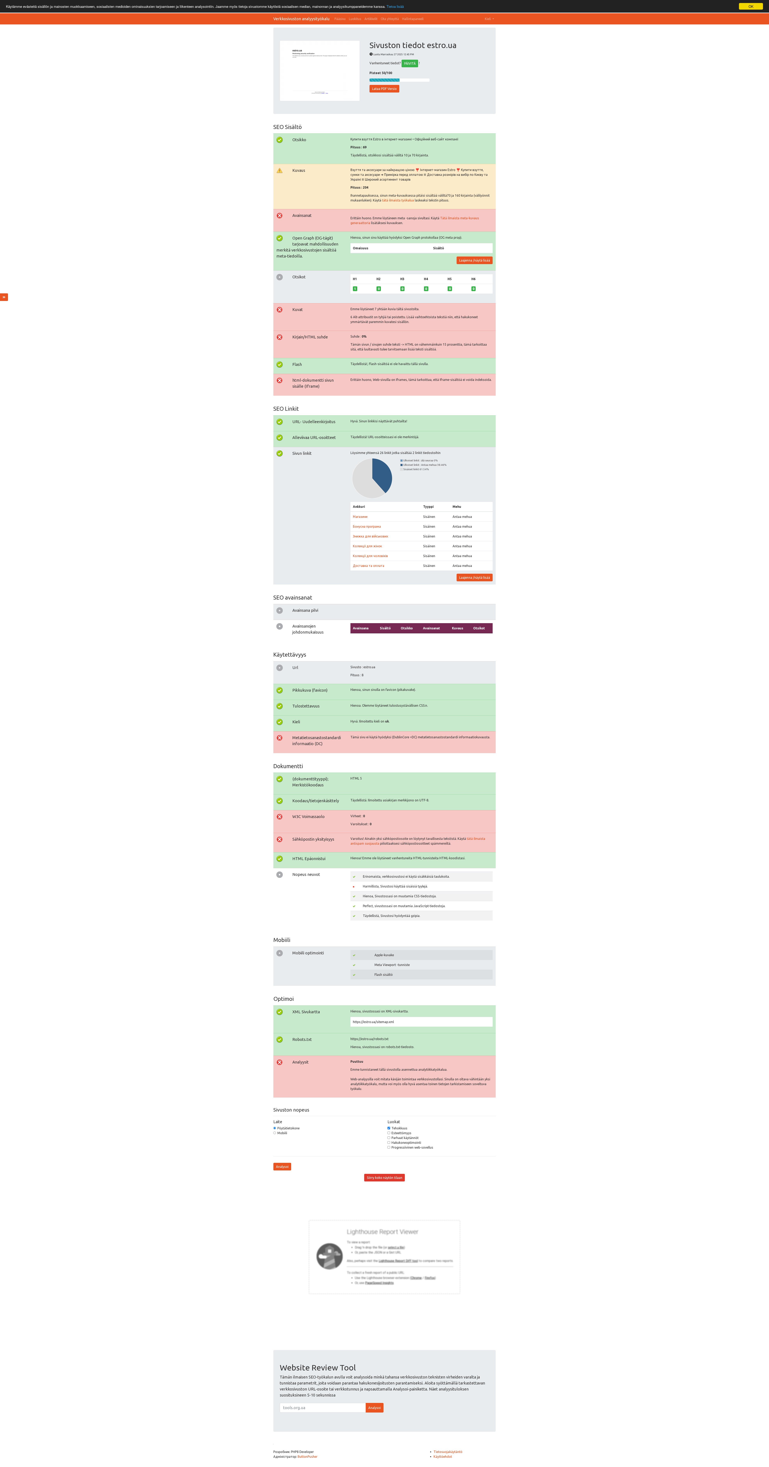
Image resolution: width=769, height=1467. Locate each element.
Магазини (360, 516)
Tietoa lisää (395, 6)
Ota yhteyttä (390, 19)
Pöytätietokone (288, 1128)
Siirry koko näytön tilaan (384, 1177)
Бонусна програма (367, 526)
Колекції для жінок (367, 546)
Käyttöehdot (443, 1456)
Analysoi (282, 1166)
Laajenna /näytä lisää (474, 260)
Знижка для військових (370, 536)
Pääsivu (340, 19)
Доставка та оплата (368, 565)
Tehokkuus (399, 1128)
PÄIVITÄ (410, 63)
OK (751, 6)
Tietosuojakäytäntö (448, 1452)
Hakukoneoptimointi (406, 1142)
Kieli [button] (488, 19)
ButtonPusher (307, 1456)
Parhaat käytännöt (405, 1138)
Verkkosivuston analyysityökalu (301, 18)
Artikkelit (370, 19)
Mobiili (282, 1133)
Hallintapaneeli (413, 19)
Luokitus (355, 19)
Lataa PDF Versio (384, 89)
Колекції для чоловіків (370, 556)
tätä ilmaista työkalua (398, 200)
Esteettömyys (401, 1133)
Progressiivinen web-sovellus (412, 1147)
